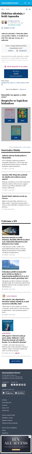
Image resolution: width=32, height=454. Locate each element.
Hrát (9, 120)
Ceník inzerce (5, 410)
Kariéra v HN (5, 408)
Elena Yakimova (11, 296)
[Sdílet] (27, 9)
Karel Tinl (17, 21)
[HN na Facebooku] (14, 385)
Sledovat (10, 50)
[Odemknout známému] (30, 9)
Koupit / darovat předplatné (9, 427)
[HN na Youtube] (25, 385)
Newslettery (5, 433)
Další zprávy (16, 361)
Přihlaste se (22, 89)
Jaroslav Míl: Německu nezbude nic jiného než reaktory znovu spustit (14, 177)
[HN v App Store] (19, 393)
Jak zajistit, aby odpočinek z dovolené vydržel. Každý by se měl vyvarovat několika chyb (15, 302)
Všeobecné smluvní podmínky (10, 423)
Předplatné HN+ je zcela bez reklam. (22, 147)
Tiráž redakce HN (6, 402)
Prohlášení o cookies (7, 417)
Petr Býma (11, 21)
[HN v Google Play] (8, 393)
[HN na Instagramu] (17, 385)
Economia (4, 405)
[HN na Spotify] (22, 385)
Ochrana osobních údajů (8, 415)
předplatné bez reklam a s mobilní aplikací (13, 82)
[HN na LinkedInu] (19, 385)
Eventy (4, 430)
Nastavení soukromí (7, 420)
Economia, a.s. (13, 375)
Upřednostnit (23, 50)
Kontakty (4, 400)
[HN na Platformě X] (12, 385)
